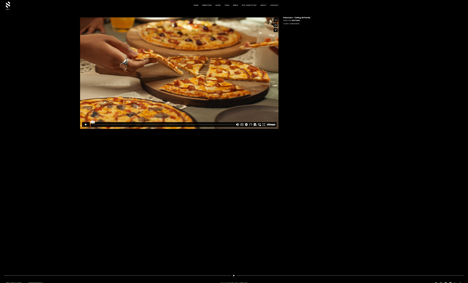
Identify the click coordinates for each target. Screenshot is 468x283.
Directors (206, 5)
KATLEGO (296, 21)
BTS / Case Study (249, 5)
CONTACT (274, 5)
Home (196, 5)
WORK (218, 5)
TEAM (226, 5)
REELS (235, 5)
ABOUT (263, 5)
